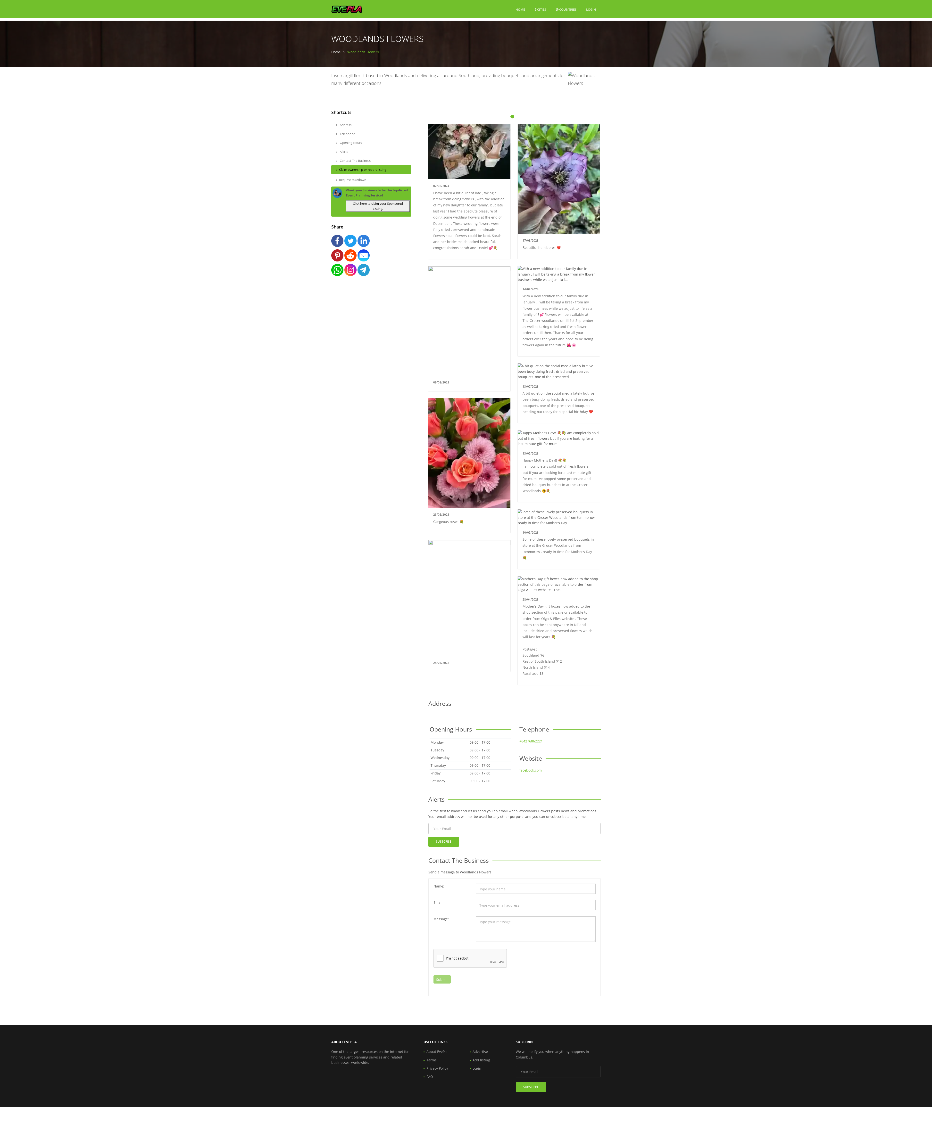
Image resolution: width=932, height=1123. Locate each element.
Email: (438, 902)
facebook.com (530, 770)
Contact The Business (355, 160)
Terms (431, 1060)
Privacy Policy (437, 1068)
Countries (567, 9)
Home (520, 9)
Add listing (481, 1060)
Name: (438, 886)
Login (591, 9)
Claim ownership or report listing (362, 169)
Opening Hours (350, 142)
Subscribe (443, 841)
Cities (541, 9)
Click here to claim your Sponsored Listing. (378, 206)
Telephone (347, 134)
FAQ (429, 1076)
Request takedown (352, 180)
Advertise (480, 1051)
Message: (441, 919)
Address (345, 125)
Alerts (343, 151)
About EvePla (437, 1051)
